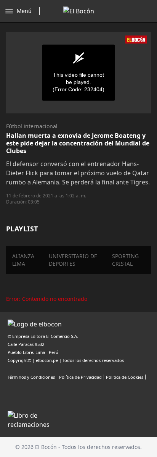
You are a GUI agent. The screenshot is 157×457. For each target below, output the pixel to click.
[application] (78, 72)
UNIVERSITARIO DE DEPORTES (73, 259)
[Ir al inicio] (78, 11)
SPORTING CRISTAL (125, 259)
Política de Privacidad (80, 377)
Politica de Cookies (124, 377)
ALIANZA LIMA (23, 259)
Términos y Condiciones (31, 377)
